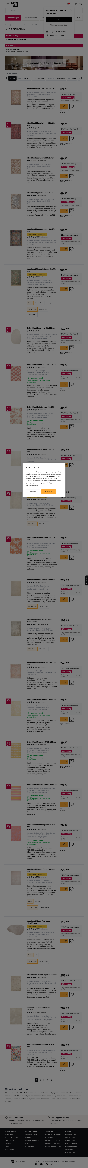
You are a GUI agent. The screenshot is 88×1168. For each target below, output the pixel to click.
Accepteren (48, 491)
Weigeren (33, 491)
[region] (44, 480)
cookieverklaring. (33, 485)
